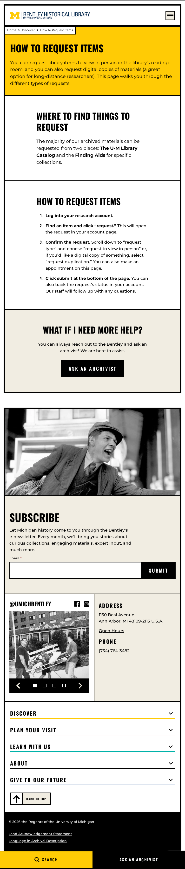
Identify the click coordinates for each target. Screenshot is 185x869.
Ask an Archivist (138, 859)
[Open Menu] (170, 15)
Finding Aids (90, 155)
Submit (158, 570)
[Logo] (50, 15)
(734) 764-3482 (114, 650)
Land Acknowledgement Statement (40, 834)
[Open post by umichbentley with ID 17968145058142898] (49, 651)
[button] (18, 686)
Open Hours (111, 630)
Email (15, 558)
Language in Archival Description (38, 841)
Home (11, 30)
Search (50, 859)
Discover (28, 30)
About (19, 763)
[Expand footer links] (171, 713)
